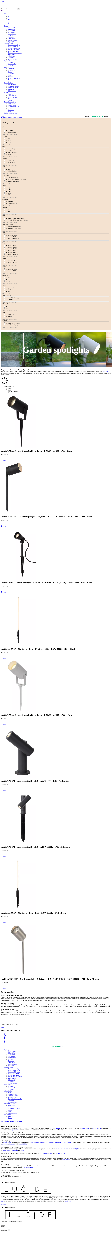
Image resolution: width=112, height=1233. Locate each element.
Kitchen (10, 100)
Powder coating (12, 325)
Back (2, 116)
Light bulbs (7, 61)
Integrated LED (12, 132)
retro (8, 1150)
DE (9, 20)
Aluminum (11, 210)
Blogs (9, 111)
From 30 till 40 (12, 249)
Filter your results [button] (9, 123)
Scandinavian (14, 1150)
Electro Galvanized (13, 323)
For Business (7, 1114)
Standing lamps (12, 34)
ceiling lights (67, 1142)
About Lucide (8, 1091)
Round (10, 289)
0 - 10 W (10, 161)
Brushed (10, 314)
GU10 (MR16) (12, 130)
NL (9, 16)
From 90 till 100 (12, 254)
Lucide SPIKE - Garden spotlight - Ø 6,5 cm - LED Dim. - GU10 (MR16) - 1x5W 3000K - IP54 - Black (46, 583)
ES (8, 23)
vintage (22, 1150)
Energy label (5, 275)
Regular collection (13, 87)
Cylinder (10, 288)
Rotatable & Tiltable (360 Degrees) (17, 179)
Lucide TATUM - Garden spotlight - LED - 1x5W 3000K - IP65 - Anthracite (35, 781)
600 (9, 195)
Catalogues (11, 1100)
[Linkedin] (4, 1039)
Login (2, 1)
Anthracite (11, 149)
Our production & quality (15, 1099)
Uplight (10, 299)
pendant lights (35, 1142)
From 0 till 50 (12, 235)
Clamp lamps (11, 38)
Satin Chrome (12, 152)
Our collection (12, 1097)
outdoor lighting (96, 1128)
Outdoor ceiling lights (14, 46)
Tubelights (10, 65)
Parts (9, 81)
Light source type (7, 167)
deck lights (105, 371)
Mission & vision (12, 1094)
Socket (4, 128)
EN (9, 21)
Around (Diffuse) (13, 298)
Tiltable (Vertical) (13, 181)
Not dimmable (12, 203)
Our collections (8, 83)
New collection (12, 84)
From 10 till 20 (12, 245)
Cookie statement (12, 1102)
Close (2, 1226)
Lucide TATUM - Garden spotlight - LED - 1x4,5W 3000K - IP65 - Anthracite (35, 847)
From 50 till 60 (12, 252)
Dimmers (10, 76)
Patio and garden (12, 97)
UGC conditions (12, 1113)
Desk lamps (11, 37)
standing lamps (50, 1142)
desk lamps (12, 1144)
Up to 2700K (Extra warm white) (17, 220)
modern (75, 1148)
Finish (4, 312)
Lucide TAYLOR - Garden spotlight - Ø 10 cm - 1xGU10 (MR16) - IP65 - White (36, 715)
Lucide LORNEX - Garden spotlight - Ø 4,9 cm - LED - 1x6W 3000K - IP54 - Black (38, 649)
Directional (5, 175)
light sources (14, 1129)
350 (9, 191)
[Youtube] (4, 1042)
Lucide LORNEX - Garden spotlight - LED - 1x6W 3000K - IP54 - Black (33, 913)
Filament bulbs (12, 64)
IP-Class (4, 136)
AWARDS (11, 89)
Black (9, 150)
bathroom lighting (60, 1153)
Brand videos (11, 103)
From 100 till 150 (13, 238)
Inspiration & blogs (9, 1103)
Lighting (6, 26)
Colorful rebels (12, 91)
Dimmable (5, 199)
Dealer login (11, 1116)
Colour (4, 146)
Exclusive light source (14, 226)
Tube (9, 291)
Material (4, 207)
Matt (9, 316)
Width (4, 266)
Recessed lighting (12, 40)
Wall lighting (11, 32)
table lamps (58, 1142)
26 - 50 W (11, 162)
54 (8, 140)
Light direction (6, 295)
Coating (4, 320)
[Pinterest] (5, 1035)
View (4, 460)
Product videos (12, 105)
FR (8, 18)
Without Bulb (12, 171)
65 (8, 142)
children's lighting (47, 1153)
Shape (4, 285)
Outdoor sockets (12, 59)
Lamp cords (11, 73)
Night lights (11, 41)
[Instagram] (4, 1034)
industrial (66, 1148)
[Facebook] (4, 1037)
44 (8, 138)
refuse (2, 1201)
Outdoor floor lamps (13, 49)
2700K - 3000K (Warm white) (16, 218)
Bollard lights (11, 56)
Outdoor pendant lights (14, 45)
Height (4, 243)
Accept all (3, 1204)
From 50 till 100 (12, 237)
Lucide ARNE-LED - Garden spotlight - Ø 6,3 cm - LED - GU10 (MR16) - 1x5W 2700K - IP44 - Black (46, 517)
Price (3, 232)
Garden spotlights (12, 54)
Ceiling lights (11, 29)
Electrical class (6, 304)
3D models (11, 110)
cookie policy (68, 1201)
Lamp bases (11, 68)
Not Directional (12, 177)
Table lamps (11, 35)
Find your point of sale (10, 113)
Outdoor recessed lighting (15, 53)
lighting (58, 1128)
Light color (5, 216)
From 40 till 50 (12, 250)
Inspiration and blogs (10, 102)
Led (9, 169)
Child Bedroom (12, 95)
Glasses (10, 72)
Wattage (4, 158)
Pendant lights (11, 27)
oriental (4, 1150)
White (9, 154)
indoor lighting (85, 1128)
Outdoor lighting (8, 43)
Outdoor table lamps (13, 51)
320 (9, 189)
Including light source (14, 228)
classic (61, 1148)
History (10, 1092)
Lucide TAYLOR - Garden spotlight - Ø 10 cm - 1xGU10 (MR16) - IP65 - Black (36, 451)
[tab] (56, 123)
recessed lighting (22, 1144)
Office (9, 99)
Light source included (8, 224)
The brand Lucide (13, 1095)
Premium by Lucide (13, 86)
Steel (9, 211)
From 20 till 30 (12, 247)
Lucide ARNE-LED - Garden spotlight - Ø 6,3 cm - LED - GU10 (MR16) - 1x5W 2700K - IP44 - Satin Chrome (50, 979)
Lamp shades (11, 70)
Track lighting (11, 30)
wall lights (42, 1142)
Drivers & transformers (14, 78)
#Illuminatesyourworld (14, 106)
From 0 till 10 (12, 261)
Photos (9, 108)
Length (4, 258)
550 (9, 193)
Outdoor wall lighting (14, 48)
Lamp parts (7, 67)
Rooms (6, 92)
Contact (3, 1027)
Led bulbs (10, 62)
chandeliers (5, 1144)
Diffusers (10, 80)
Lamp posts (11, 57)
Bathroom (10, 94)
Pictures (10, 1110)
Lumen (4, 185)
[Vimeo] (4, 1040)
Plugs (9, 75)
